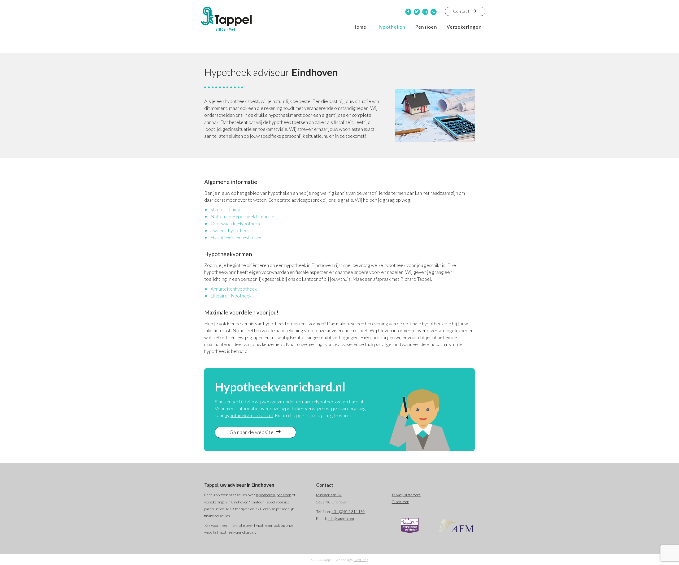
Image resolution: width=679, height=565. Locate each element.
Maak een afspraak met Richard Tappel (391, 279)
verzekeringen (215, 502)
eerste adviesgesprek (299, 200)
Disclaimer (400, 501)
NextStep (361, 560)
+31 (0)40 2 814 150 (348, 511)
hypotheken (265, 495)
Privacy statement (406, 495)
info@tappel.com (341, 518)
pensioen (284, 495)
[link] (359, 26)
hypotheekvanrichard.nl (249, 415)
